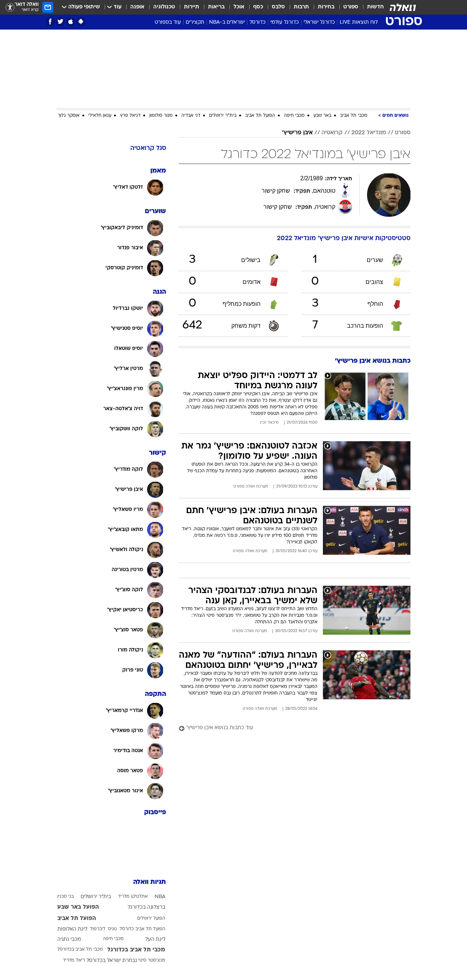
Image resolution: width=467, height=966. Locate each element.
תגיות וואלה (149, 882)
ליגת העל (155, 939)
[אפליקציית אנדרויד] (80, 21)
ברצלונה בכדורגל (146, 907)
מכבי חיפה (294, 115)
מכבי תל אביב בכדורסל (80, 949)
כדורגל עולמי (284, 22)
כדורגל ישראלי (319, 22)
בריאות (216, 7)
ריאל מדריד (74, 960)
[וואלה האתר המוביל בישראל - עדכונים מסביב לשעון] (403, 7)
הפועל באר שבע (78, 907)
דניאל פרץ (130, 115)
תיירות (191, 7)
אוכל (239, 7)
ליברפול (97, 929)
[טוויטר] (60, 21)
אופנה (137, 7)
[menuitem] (371, 7)
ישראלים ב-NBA (227, 22)
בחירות (326, 7)
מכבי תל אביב (353, 115)
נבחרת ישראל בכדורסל (111, 960)
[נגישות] (10, 7)
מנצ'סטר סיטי (151, 960)
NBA (160, 896)
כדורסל (258, 22)
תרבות (301, 7)
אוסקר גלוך (69, 115)
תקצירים (195, 22)
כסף (258, 7)
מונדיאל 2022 (368, 133)
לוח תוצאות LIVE (359, 22)
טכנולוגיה (164, 7)
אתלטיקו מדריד (133, 896)
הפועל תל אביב (260, 115)
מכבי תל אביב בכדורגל (136, 950)
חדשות (375, 7)
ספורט (350, 7)
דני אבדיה (190, 115)
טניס (112, 929)
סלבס (278, 7)
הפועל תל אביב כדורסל (142, 929)
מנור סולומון (161, 115)
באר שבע (322, 115)
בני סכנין (65, 896)
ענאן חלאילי (99, 115)
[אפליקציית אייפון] (70, 21)
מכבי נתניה (69, 939)
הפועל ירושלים (151, 918)
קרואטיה (332, 133)
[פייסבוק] (50, 21)
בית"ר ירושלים (222, 115)
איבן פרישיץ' (297, 133)
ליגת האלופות (72, 929)
